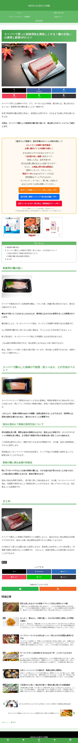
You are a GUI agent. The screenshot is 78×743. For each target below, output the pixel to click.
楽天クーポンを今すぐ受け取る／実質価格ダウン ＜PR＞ (39, 203)
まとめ (9, 259)
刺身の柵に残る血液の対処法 (18, 256)
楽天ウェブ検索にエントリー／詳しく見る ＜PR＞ (39, 190)
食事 (5, 562)
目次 (36, 243)
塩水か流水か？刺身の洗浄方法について (23, 253)
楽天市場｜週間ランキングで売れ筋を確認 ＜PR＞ (39, 197)
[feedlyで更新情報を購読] (20, 589)
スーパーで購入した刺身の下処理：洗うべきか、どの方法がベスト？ (32, 250)
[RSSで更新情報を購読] (57, 589)
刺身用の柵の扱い (13, 247)
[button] (64, 96)
